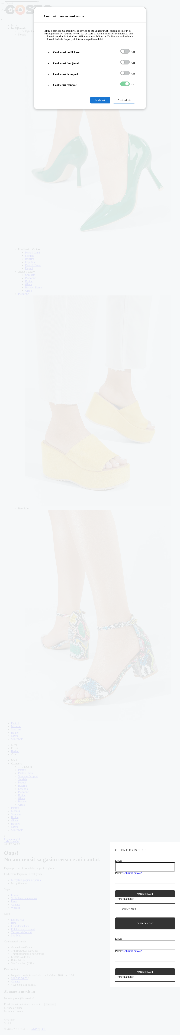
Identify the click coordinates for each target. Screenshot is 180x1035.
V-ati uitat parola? (132, 872)
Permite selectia (124, 100)
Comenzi (129, 909)
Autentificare (145, 893)
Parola (118, 872)
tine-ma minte (126, 898)
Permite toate (100, 100)
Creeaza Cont (145, 923)
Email (118, 860)
